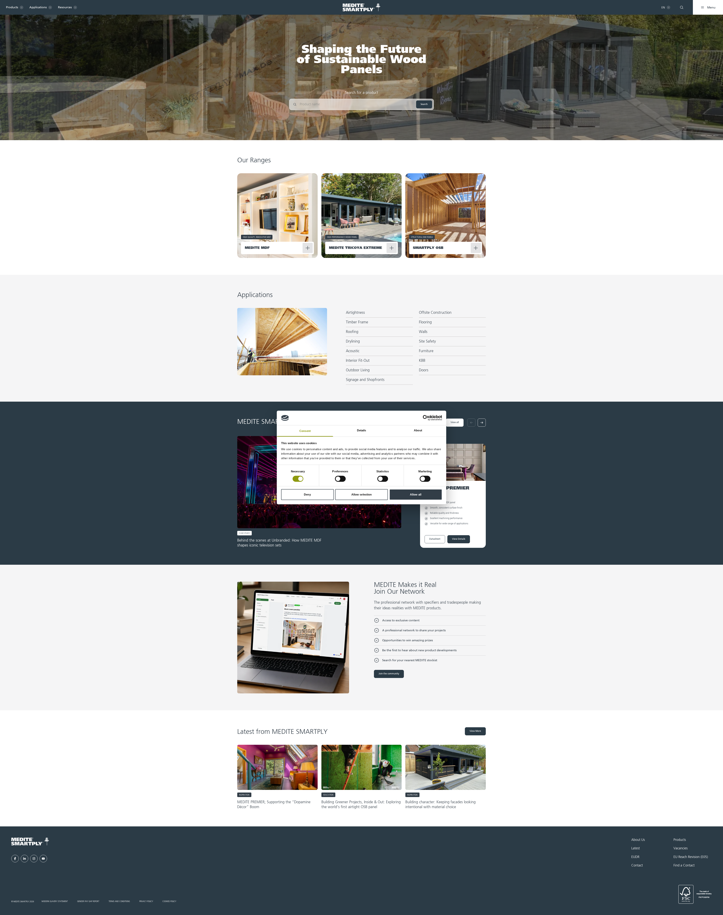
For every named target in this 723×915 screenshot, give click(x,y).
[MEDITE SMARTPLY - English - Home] (361, 7)
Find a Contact (684, 865)
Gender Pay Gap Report (88, 901)
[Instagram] (34, 858)
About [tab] (418, 430)
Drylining (353, 341)
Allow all (415, 494)
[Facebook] (15, 858)
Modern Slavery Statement (55, 901)
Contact (637, 865)
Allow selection (361, 494)
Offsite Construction (435, 313)
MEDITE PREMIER (447, 488)
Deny (307, 494)
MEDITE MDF (257, 248)
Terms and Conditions (119, 901)
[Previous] (471, 423)
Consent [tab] (305, 430)
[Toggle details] (308, 248)
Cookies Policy (169, 901)
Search (424, 104)
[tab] (703, 135)
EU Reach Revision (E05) (690, 857)
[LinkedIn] (24, 858)
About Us (638, 840)
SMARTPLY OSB (428, 248)
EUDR (635, 857)
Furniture (426, 351)
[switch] (340, 479)
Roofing (352, 332)
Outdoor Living (358, 370)
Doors (423, 370)
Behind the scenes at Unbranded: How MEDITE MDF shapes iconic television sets (279, 543)
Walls (423, 332)
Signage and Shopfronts (365, 380)
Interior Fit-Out (358, 361)
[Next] (482, 423)
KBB (422, 361)
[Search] (681, 7)
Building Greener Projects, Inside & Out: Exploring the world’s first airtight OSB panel (361, 804)
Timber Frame (357, 322)
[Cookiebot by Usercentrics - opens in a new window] (425, 418)
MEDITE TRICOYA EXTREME (355, 248)
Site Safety (427, 341)
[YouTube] (43, 858)
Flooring (425, 322)
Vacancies (680, 848)
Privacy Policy (146, 901)
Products (679, 840)
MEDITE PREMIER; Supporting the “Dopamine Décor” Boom (273, 804)
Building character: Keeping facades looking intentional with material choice (440, 804)
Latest (635, 848)
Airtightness (355, 313)
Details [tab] (361, 430)
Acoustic (352, 351)
